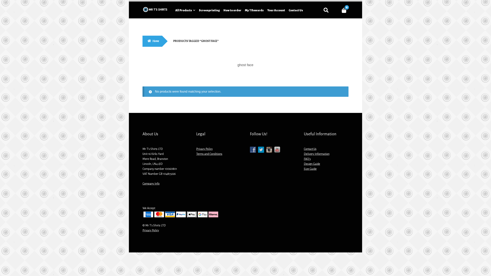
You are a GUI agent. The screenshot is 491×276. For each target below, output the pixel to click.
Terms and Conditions (209, 153)
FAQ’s (307, 158)
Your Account (276, 10)
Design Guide (312, 163)
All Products (183, 10)
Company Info (151, 183)
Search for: (325, 10)
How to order (232, 10)
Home (155, 41)
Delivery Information (317, 153)
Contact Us (296, 10)
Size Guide (310, 168)
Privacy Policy (204, 148)
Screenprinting (209, 10)
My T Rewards (254, 10)
